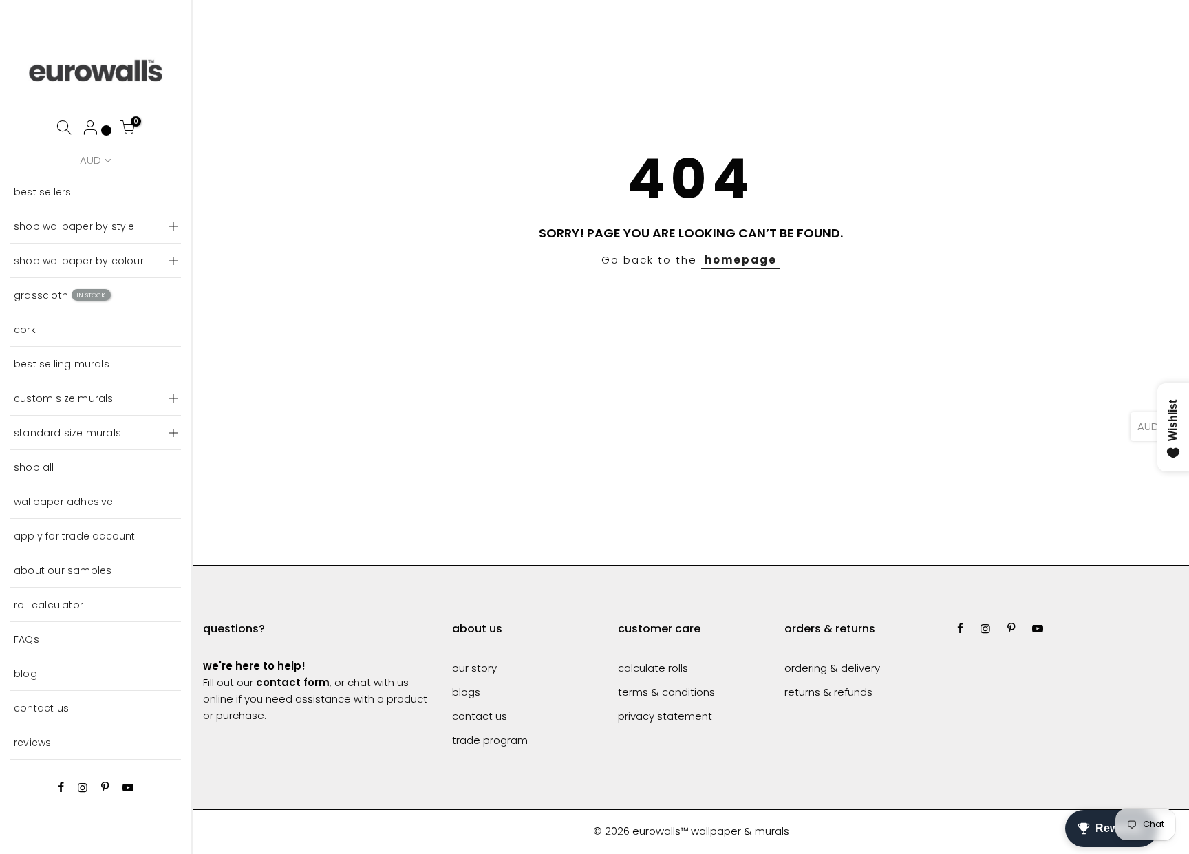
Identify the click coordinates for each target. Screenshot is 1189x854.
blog (25, 674)
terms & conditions (666, 692)
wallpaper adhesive (64, 502)
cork (25, 330)
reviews (32, 742)
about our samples (62, 570)
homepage (741, 260)
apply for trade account (75, 536)
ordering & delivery (832, 668)
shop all (34, 467)
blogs (466, 692)
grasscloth (60, 295)
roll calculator (48, 605)
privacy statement (665, 716)
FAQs (26, 639)
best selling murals (61, 364)
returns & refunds (828, 692)
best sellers (42, 192)
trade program (490, 740)
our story (474, 668)
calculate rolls (653, 668)
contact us (41, 708)
